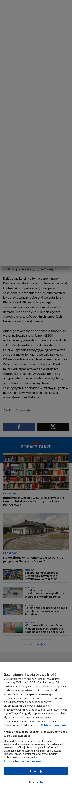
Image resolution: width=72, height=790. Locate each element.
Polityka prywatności (54, 725)
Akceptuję (35, 771)
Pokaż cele (36, 782)
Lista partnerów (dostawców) (22, 761)
